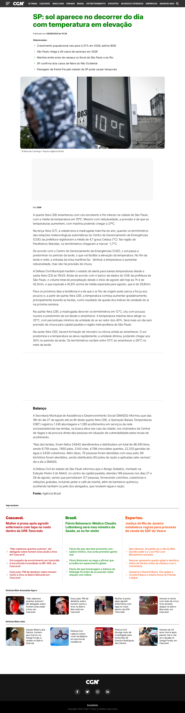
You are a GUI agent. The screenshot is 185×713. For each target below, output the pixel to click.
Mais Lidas (58, 3)
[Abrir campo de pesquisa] (177, 3)
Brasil (80, 3)
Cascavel (44, 3)
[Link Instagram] (97, 694)
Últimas (32, 3)
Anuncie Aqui (167, 3)
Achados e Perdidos (132, 3)
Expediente (92, 705)
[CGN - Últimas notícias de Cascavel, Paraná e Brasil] (18, 3)
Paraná (70, 3)
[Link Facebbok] (77, 694)
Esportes (113, 3)
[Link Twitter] (87, 694)
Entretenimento (96, 3)
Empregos (151, 3)
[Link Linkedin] (108, 694)
